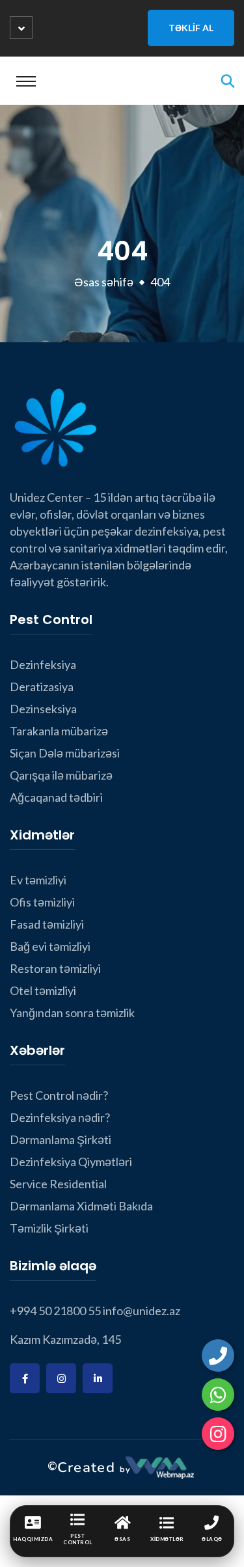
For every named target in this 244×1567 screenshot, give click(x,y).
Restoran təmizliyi (55, 968)
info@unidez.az (141, 1310)
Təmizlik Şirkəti (49, 1228)
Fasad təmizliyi (47, 924)
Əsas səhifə (103, 282)
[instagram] (218, 1433)
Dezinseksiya (43, 709)
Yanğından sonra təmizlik (72, 1012)
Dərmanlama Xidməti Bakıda (81, 1206)
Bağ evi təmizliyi (50, 946)
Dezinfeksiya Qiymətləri (71, 1161)
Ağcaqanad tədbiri (56, 797)
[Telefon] (218, 1355)
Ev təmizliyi (38, 880)
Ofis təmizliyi (42, 902)
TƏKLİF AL (191, 27)
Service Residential (58, 1184)
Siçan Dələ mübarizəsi (65, 753)
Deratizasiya (42, 686)
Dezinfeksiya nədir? (60, 1117)
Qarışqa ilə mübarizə (61, 775)
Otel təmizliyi (43, 990)
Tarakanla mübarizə (59, 731)
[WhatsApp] (218, 1394)
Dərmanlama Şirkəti (60, 1139)
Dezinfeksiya (43, 664)
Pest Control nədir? (59, 1095)
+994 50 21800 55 (55, 1310)
